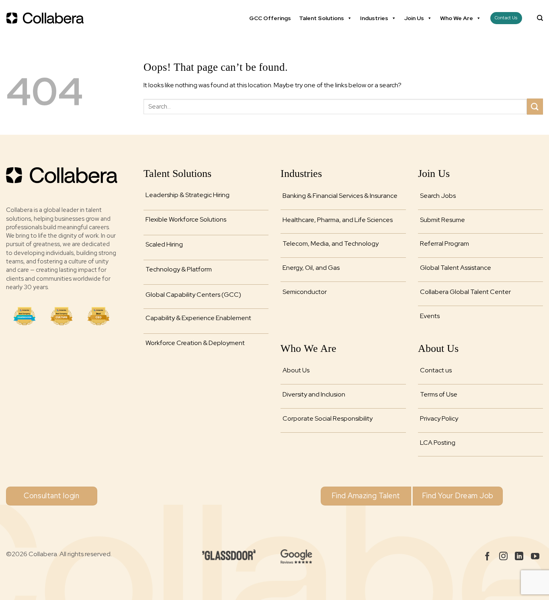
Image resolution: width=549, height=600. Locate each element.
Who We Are (456, 18)
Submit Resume (442, 220)
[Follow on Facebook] (487, 556)
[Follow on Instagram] (503, 556)
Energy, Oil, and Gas (311, 267)
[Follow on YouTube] (535, 556)
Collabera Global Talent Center (465, 292)
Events (430, 316)
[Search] (540, 18)
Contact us (436, 370)
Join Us (414, 18)
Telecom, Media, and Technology (331, 243)
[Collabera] (46, 18)
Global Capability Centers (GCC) (193, 294)
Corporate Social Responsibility (328, 418)
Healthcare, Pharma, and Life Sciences (338, 220)
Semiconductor (305, 292)
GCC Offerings (270, 18)
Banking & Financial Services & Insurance (340, 195)
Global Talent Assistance (455, 267)
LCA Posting (437, 442)
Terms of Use (438, 394)
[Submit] (535, 106)
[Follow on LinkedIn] (519, 556)
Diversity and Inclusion (314, 394)
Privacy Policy (439, 418)
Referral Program (444, 243)
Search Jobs (438, 195)
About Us (296, 370)
